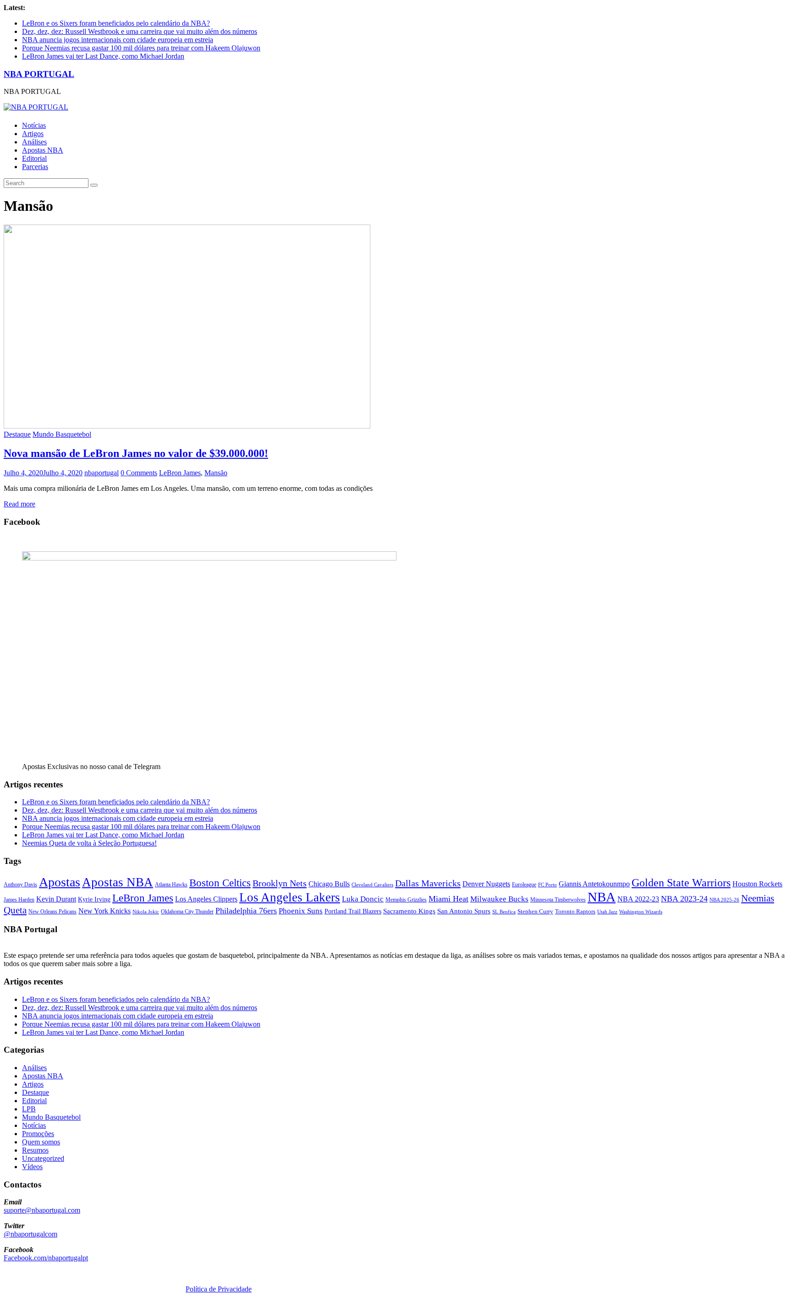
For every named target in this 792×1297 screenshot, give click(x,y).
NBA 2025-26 (724, 899)
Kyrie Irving (94, 899)
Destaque (17, 434)
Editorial (34, 158)
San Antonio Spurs (463, 911)
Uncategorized (43, 1158)
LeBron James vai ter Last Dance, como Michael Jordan (103, 56)
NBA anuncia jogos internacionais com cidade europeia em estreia (117, 40)
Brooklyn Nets (280, 883)
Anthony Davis (20, 884)
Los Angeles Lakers (289, 897)
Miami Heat (448, 898)
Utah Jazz (607, 911)
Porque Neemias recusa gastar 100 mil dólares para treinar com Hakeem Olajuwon (141, 48)
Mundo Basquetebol (62, 434)
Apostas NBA (42, 150)
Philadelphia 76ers (246, 910)
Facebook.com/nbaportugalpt (46, 1258)
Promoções (38, 1134)
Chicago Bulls (329, 883)
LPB (29, 1109)
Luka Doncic (363, 899)
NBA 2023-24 (684, 898)
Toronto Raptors (575, 911)
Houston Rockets (757, 884)
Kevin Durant (56, 899)
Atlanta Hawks (171, 884)
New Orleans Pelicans (52, 911)
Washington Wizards (640, 911)
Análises (34, 142)
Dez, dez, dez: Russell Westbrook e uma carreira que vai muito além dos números (139, 31)
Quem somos (41, 1142)
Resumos (35, 1150)
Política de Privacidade (219, 1289)
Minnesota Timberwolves (558, 899)
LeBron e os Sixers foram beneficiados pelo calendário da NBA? (116, 23)
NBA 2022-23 (638, 899)
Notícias (34, 125)
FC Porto (547, 884)
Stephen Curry (535, 911)
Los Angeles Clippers (206, 899)
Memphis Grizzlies (406, 899)
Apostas (59, 882)
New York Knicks (104, 911)
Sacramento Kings (409, 911)
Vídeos (32, 1167)
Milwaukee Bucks (499, 899)
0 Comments (139, 473)
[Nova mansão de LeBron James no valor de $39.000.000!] (187, 426)
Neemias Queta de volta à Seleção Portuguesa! (89, 843)
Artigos (33, 133)
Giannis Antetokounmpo (594, 884)
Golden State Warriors (681, 882)
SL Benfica (504, 911)
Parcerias (35, 166)
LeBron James (180, 473)
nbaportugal (101, 473)
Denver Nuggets (486, 884)
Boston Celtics (220, 883)
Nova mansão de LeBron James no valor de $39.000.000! (136, 453)
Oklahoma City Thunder (187, 911)
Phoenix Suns (301, 911)
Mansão (215, 473)
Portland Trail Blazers (352, 911)
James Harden (19, 899)
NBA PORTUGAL (39, 74)
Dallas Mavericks (428, 883)
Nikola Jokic (145, 911)
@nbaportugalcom (30, 1234)
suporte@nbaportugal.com (42, 1210)
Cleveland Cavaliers (372, 884)
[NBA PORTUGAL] (36, 107)
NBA (602, 897)
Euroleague (524, 884)
